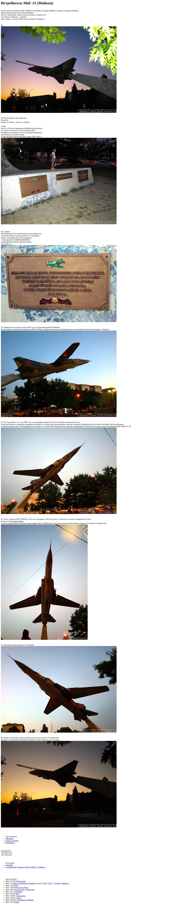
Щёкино (65, 883)
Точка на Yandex (12, 841)
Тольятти (57, 883)
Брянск (15, 883)
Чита (17, 894)
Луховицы (18, 892)
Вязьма (31, 883)
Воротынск (23, 883)
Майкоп (30, 900)
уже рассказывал (16, 521)
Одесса (18, 898)
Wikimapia (9, 839)
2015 (45, 883)
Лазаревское (21, 900)
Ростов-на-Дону (21, 887)
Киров (16, 902)
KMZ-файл (10, 843)
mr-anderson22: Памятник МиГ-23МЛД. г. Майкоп (25, 867)
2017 (50, 883)
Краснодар (21, 896)
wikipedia (9, 865)
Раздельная (20, 881)
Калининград (19, 890)
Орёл (16, 885)
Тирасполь (30, 890)
